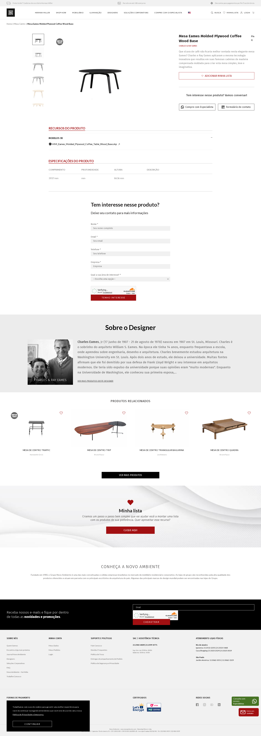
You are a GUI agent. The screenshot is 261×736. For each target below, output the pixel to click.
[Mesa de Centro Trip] (99, 428)
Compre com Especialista (199, 107)
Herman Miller (42, 13)
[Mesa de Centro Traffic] (36, 428)
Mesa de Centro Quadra (224, 450)
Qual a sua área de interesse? (106, 275)
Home (9, 24)
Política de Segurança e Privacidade (105, 663)
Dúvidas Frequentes (99, 650)
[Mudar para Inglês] (189, 12)
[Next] (143, 70)
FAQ (8, 668)
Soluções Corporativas (136, 13)
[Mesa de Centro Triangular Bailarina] (161, 428)
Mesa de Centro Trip (99, 450)
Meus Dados (54, 645)
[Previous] (57, 70)
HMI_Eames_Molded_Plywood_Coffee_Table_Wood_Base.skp (84, 144)
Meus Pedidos (54, 650)
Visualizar (36, 463)
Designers (113, 13)
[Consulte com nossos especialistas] (245, 701)
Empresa (96, 262)
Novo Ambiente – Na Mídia (17, 672)
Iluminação (96, 13)
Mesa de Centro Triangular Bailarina (162, 450)
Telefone (96, 249)
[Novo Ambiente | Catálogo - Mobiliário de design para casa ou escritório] (11, 12)
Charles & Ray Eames (188, 46)
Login (51, 654)
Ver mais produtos (130, 475)
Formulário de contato (238, 107)
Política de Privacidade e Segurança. (28, 714)
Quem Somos (12, 645)
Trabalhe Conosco (14, 676)
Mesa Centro (19, 24)
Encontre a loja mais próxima (18, 650)
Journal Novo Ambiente (16, 654)
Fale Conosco (96, 645)
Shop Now (61, 13)
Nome (94, 224)
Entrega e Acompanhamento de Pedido (106, 659)
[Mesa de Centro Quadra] (224, 428)
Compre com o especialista (168, 13)
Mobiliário (78, 13)
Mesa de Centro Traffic (36, 450)
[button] (216, 76)
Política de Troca (97, 654)
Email (94, 237)
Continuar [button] (32, 724)
